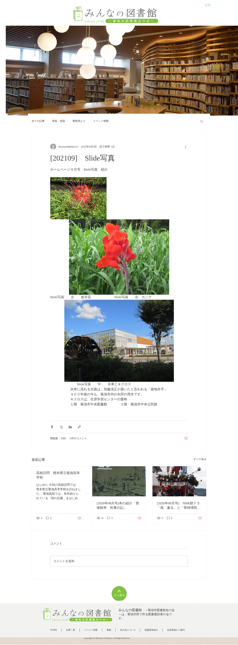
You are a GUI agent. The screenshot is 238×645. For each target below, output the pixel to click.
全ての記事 (38, 120)
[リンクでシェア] (79, 427)
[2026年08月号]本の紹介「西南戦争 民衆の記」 (118, 505)
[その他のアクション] (185, 146)
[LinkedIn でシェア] (70, 427)
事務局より (79, 120)
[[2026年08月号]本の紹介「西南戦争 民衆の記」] (119, 481)
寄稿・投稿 (58, 120)
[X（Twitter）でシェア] (61, 427)
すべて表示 (199, 459)
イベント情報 (101, 120)
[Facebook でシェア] (52, 427)
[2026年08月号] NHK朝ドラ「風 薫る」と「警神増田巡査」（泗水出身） (178, 505)
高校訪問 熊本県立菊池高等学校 (58, 475)
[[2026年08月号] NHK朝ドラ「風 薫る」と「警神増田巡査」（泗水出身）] (179, 481)
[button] (201, 121)
